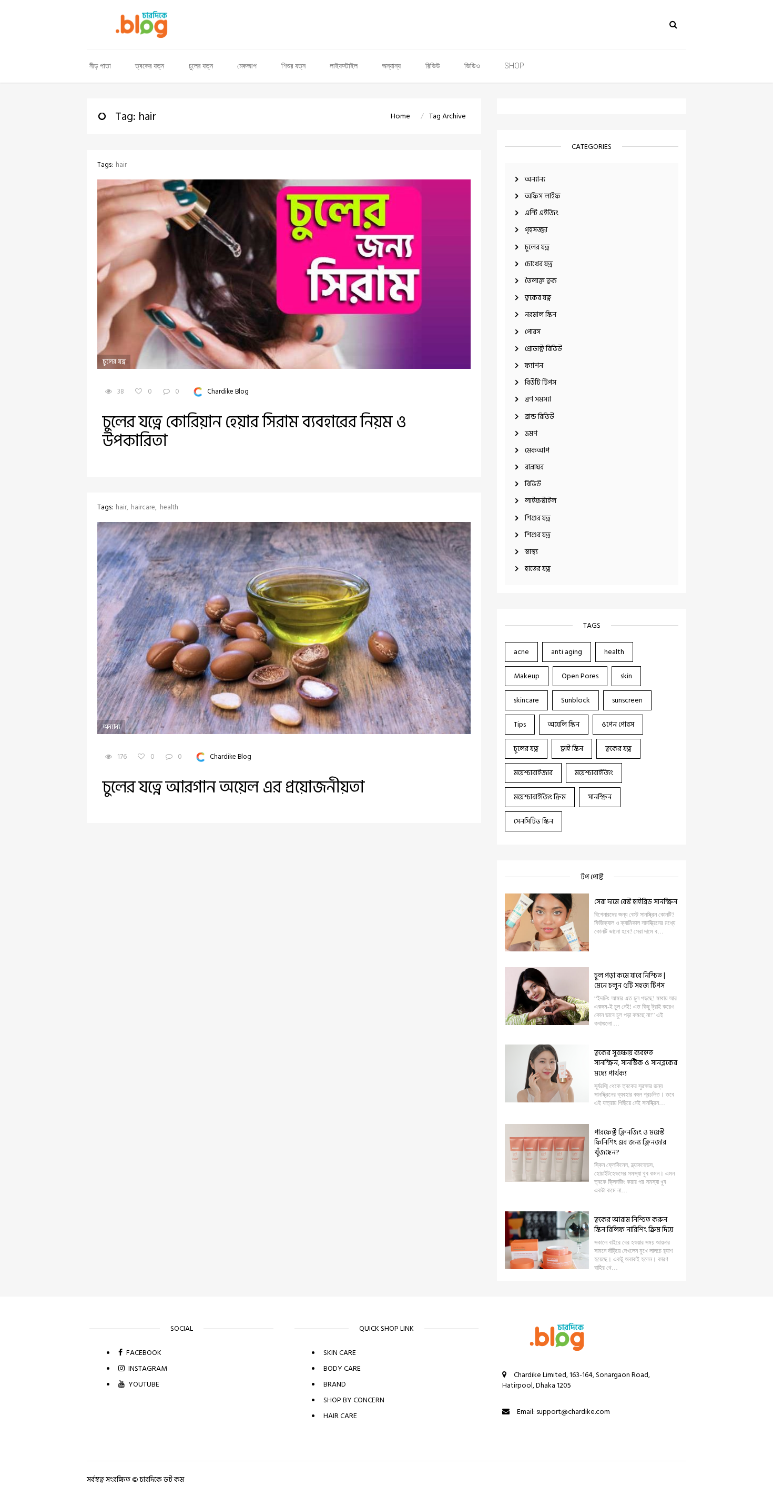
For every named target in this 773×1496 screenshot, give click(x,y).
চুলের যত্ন (201, 66)
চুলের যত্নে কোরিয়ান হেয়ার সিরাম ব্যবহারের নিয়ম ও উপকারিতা (254, 431)
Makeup (527, 676)
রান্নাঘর (534, 467)
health (614, 652)
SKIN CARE (339, 1353)
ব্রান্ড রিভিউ (539, 416)
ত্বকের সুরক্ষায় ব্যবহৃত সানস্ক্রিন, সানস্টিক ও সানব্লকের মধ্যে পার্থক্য (635, 1063)
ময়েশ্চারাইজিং (594, 773)
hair (121, 164)
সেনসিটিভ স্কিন (533, 821)
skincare (526, 700)
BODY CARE (342, 1368)
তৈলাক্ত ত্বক (541, 281)
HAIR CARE (340, 1416)
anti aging (566, 652)
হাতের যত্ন (538, 569)
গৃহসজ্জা (536, 230)
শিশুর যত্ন (293, 66)
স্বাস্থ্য (531, 552)
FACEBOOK (143, 1353)
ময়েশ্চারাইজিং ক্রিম (540, 797)
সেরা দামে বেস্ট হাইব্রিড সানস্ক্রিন (635, 902)
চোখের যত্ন (539, 264)
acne (521, 652)
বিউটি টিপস (540, 382)
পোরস (533, 332)
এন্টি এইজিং (541, 213)
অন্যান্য (391, 66)
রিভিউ (432, 66)
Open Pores (580, 676)
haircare (143, 507)
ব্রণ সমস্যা (538, 399)
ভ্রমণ (531, 433)
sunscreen (627, 700)
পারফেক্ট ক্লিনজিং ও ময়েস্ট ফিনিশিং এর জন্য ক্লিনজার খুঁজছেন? (630, 1142)
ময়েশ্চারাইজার (533, 773)
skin (626, 676)
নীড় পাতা (100, 66)
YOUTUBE (143, 1384)
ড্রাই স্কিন (572, 748)
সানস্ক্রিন (600, 797)
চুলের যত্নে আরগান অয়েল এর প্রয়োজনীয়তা (233, 787)
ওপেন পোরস (618, 724)
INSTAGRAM (147, 1368)
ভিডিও (472, 66)
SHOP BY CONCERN (353, 1400)
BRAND (334, 1384)
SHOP (514, 66)
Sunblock (575, 700)
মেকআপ (247, 66)
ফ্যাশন (534, 365)
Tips (520, 724)
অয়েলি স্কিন (563, 724)
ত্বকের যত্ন (149, 66)
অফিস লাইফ (543, 196)
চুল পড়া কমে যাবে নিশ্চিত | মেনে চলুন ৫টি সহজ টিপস (629, 980)
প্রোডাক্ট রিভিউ (543, 349)
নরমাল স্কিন (540, 314)
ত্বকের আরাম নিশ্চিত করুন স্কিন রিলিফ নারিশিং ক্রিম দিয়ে (633, 1224)
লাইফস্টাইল (344, 66)
